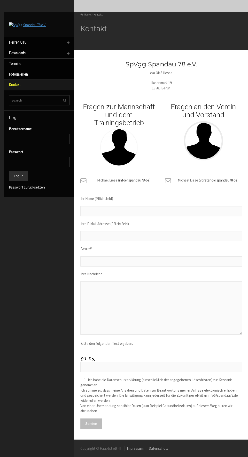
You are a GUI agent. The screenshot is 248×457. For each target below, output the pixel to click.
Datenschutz (159, 448)
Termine (15, 63)
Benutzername (18, 128)
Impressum (135, 448)
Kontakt (15, 84)
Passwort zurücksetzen (27, 187)
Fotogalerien (18, 74)
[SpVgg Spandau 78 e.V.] (27, 24)
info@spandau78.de (134, 180)
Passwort (16, 152)
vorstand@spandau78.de (218, 180)
